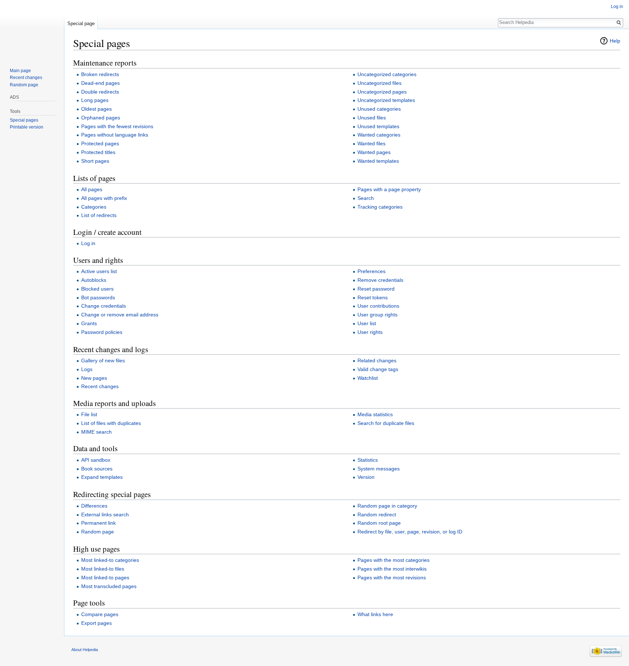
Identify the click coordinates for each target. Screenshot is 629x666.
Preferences (371, 271)
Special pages (24, 120)
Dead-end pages (100, 83)
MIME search (96, 432)
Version (366, 477)
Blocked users (97, 289)
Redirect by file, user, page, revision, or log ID (409, 532)
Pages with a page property (389, 189)
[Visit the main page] (32, 29)
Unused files (371, 118)
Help (615, 41)
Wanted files (371, 143)
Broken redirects (100, 74)
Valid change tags (377, 369)
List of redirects (98, 215)
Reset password (376, 289)
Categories (93, 207)
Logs (86, 369)
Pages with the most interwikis (392, 569)
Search (365, 198)
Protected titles (98, 152)
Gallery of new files (103, 360)
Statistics (367, 460)
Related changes (376, 360)
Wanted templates (378, 161)
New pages (94, 378)
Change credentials (103, 306)
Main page (20, 70)
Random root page (379, 523)
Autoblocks (93, 280)
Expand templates (102, 477)
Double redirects (100, 92)
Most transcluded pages (109, 586)
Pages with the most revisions (391, 577)
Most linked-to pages (105, 577)
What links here (375, 614)
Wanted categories (378, 135)
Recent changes (100, 386)
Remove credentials (380, 280)
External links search (105, 514)
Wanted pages (374, 152)
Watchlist (367, 378)
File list (89, 414)
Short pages (95, 161)
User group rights (377, 315)
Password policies (101, 332)
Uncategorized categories (386, 74)
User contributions (378, 306)
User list (366, 323)
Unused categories (379, 109)
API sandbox (95, 460)
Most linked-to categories (110, 560)
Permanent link (98, 523)
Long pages (94, 100)
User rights (370, 332)
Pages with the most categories (393, 560)
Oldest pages (96, 109)
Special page (81, 23)
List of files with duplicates (111, 423)
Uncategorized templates (386, 100)
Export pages (96, 623)
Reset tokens (372, 297)
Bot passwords (98, 297)
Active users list (99, 271)
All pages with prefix (104, 198)
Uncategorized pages (382, 92)
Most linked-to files (102, 569)
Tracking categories (380, 207)
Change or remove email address (119, 315)
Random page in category (387, 506)
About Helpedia (84, 649)
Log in (88, 243)
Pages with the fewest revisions (117, 126)
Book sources (96, 469)
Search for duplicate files (385, 423)
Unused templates (378, 126)
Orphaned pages (100, 118)
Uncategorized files (379, 83)
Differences (94, 506)
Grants (89, 323)
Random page (97, 532)
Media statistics (375, 414)
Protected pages (100, 143)
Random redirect (376, 514)
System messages (378, 469)
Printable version (26, 127)
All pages (91, 189)
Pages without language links (114, 135)
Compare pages (99, 614)
